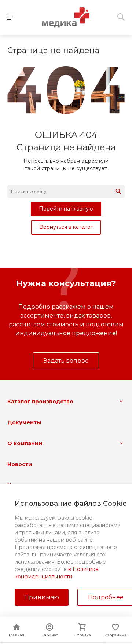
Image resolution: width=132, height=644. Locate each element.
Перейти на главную (66, 208)
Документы (24, 422)
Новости (19, 464)
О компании (24, 443)
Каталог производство (40, 401)
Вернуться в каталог (66, 227)
